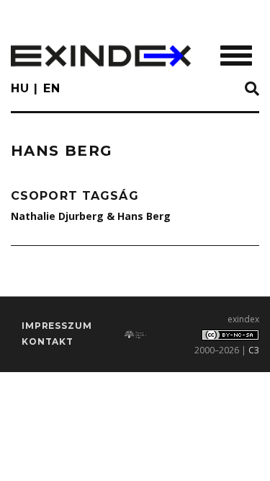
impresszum (56, 325)
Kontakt (47, 341)
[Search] (252, 89)
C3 (253, 350)
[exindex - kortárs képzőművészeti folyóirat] (101, 56)
